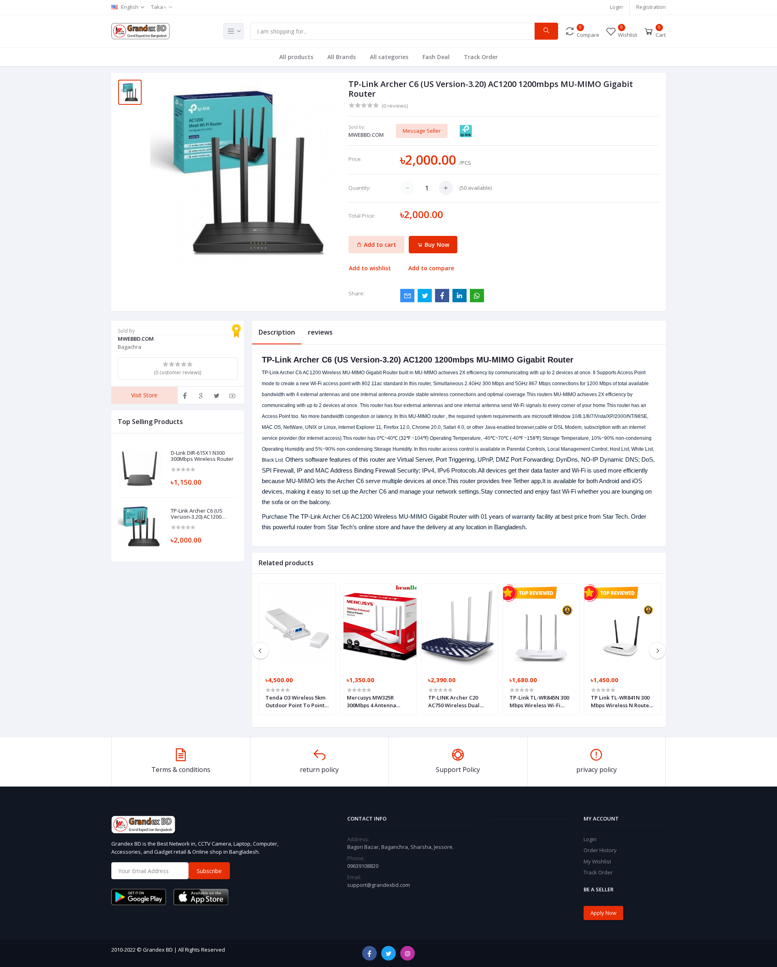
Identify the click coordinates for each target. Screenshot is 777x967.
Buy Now (436, 244)
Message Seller (422, 130)
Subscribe (209, 871)
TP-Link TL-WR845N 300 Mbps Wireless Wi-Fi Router (539, 701)
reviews (320, 332)
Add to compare (431, 268)
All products (296, 57)
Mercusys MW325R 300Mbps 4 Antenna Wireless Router (371, 701)
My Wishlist (597, 861)
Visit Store (144, 395)
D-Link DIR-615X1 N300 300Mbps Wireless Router (202, 456)
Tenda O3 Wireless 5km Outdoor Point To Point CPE (295, 701)
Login (616, 7)
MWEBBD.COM (366, 134)
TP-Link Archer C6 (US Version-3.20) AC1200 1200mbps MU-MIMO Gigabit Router (197, 514)
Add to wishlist (370, 268)
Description (277, 332)
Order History (600, 850)
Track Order (481, 57)
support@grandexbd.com (378, 885)
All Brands (341, 57)
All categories (389, 57)
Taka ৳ (158, 7)
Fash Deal (436, 57)
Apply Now (603, 912)
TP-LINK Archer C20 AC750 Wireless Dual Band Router (454, 701)
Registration (651, 7)
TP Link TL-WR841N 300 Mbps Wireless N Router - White (621, 701)
